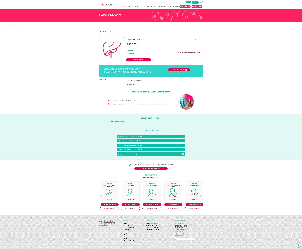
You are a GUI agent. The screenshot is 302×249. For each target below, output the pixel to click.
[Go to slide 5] (151, 213)
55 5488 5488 (179, 235)
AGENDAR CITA (161, 6)
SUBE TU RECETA (185, 6)
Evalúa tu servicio (129, 240)
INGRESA (195, 2)
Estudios (126, 225)
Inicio (125, 223)
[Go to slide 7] (153, 213)
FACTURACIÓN (173, 6)
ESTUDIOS (127, 6)
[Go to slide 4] (150, 213)
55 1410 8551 (179, 231)
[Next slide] (201, 196)
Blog (125, 233)
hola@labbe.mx (179, 223)
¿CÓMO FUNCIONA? (138, 6)
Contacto (127, 236)
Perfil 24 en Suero (194, 185)
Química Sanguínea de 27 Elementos (173, 186)
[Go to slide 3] (149, 213)
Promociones (128, 231)
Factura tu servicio (129, 234)
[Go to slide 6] (152, 213)
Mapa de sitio (128, 238)
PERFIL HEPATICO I (152, 185)
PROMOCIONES (196, 6)
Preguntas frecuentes (152, 229)
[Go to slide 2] (148, 213)
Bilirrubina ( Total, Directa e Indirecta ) (109, 186)
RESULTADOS (151, 6)
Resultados (127, 229)
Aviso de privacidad (151, 225)
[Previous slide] (101, 196)
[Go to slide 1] (147, 213)
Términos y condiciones (153, 223)
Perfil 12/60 (131, 185)
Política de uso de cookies (153, 227)
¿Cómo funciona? (129, 227)
